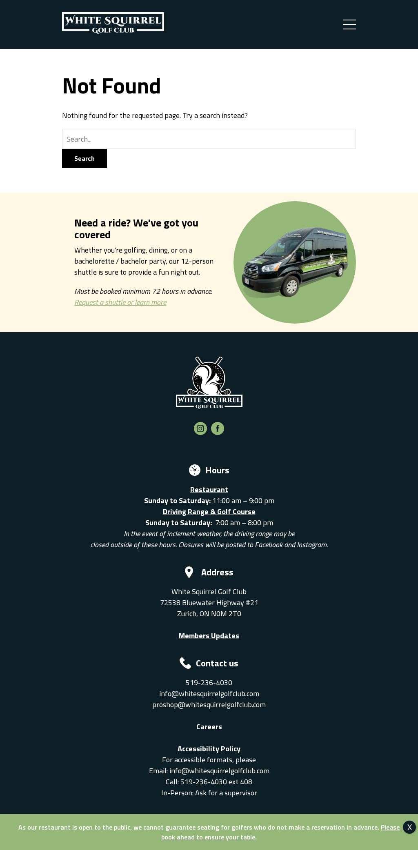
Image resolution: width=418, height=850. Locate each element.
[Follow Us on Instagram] (200, 432)
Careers (209, 726)
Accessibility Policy (209, 748)
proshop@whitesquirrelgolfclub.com (209, 704)
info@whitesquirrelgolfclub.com (209, 693)
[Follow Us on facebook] (217, 432)
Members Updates (209, 635)
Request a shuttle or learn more (120, 302)
